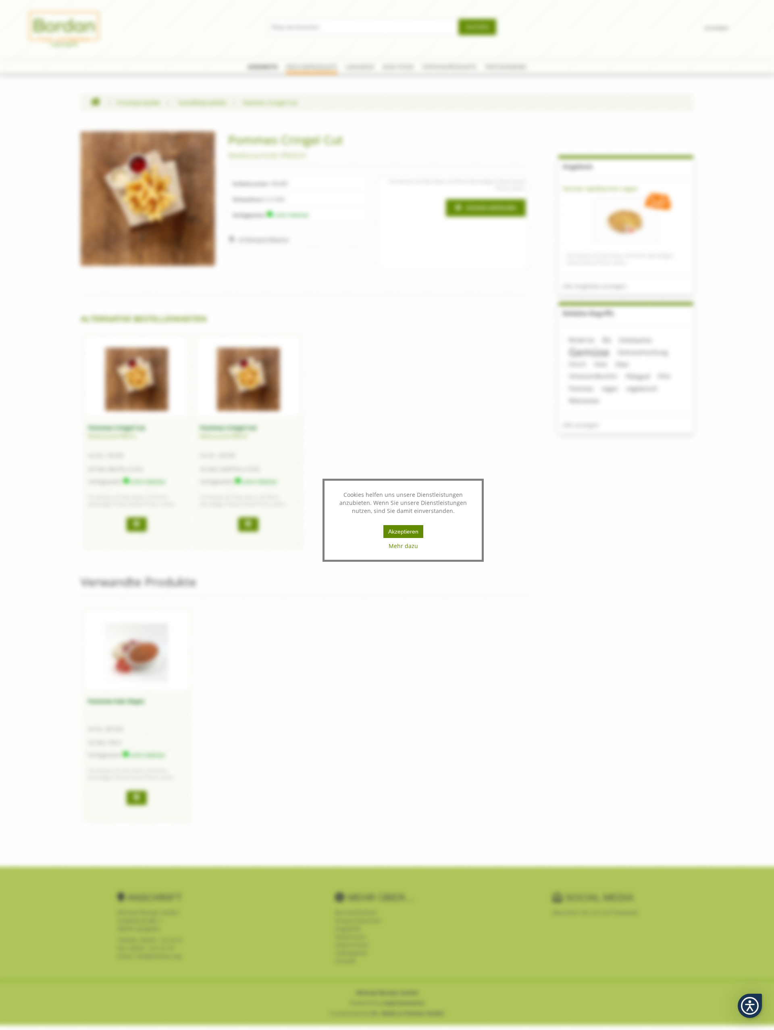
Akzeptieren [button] (403, 531)
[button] (750, 1006)
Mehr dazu (403, 546)
